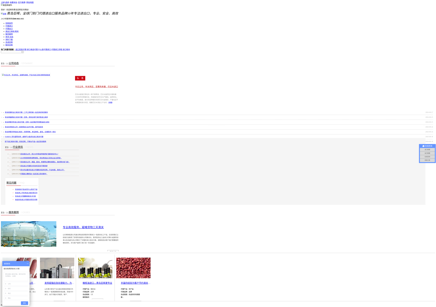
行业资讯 (18, 147)
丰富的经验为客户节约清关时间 (136, 283)
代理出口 (9, 29)
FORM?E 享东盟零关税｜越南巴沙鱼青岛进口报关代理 (24, 137)
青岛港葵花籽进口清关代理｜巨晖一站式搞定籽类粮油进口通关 (27, 122)
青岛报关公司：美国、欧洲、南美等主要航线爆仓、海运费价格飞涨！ (45, 162)
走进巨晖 (9, 42)
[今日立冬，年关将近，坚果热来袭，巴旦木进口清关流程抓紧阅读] (26, 75)
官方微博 (21, 2)
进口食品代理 (32, 49)
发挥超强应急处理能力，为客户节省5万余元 (59, 283)
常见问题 (11, 182)
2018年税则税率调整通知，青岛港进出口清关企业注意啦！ (41, 158)
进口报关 (66, 49)
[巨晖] (3, 14)
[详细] (110, 102)
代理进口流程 (57, 49)
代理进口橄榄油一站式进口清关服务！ (33, 174)
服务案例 (9, 34)
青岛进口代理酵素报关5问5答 (25, 196)
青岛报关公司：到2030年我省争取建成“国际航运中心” (39, 154)
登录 (7, 2)
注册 (3, 2)
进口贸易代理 (21, 49)
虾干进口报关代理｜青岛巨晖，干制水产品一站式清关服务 (25, 141)
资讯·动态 (9, 37)
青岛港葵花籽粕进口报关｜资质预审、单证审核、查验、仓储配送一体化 (30, 132)
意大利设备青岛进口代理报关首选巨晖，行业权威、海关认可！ (42, 170)
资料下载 (9, 40)
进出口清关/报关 (12, 31)
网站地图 (30, 2)
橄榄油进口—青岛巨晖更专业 (97, 283)
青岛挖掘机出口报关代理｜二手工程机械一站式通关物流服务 (26, 112)
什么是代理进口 (44, 49)
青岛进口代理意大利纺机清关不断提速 (33, 166)
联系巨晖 (9, 45)
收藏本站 (13, 2)
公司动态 (14, 63)
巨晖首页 (9, 23)
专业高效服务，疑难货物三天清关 (83, 227)
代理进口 (9, 26)
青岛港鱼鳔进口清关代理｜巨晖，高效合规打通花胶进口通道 (26, 117)
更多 (3, 63)
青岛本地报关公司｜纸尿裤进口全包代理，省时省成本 (24, 127)
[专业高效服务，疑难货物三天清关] (28, 246)
